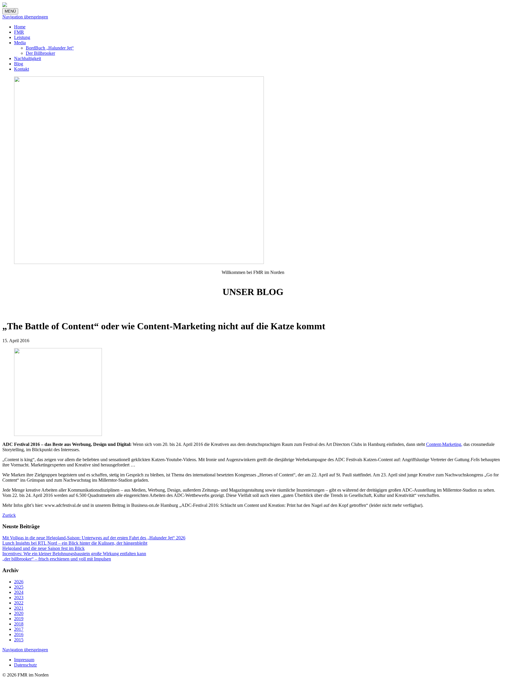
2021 (18, 608)
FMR (19, 32)
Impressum (24, 659)
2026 (18, 581)
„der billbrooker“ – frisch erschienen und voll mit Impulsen (56, 558)
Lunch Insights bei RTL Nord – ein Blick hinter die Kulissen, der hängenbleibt (74, 543)
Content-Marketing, (444, 444)
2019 (18, 618)
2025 (18, 586)
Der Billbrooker (40, 53)
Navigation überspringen (25, 16)
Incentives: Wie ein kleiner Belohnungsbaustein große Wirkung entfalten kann (74, 553)
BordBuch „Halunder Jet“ (50, 47)
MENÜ (10, 11)
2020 (18, 613)
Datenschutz (25, 664)
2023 (18, 597)
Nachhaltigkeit (27, 58)
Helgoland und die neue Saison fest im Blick (43, 548)
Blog (18, 63)
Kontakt (21, 69)
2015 (18, 639)
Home (19, 26)
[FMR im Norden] (4, 5)
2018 (18, 623)
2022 (18, 602)
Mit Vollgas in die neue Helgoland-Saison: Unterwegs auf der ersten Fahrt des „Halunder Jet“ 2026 (93, 537)
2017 (18, 629)
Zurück (9, 515)
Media (20, 42)
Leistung (22, 37)
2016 (18, 634)
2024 (18, 592)
